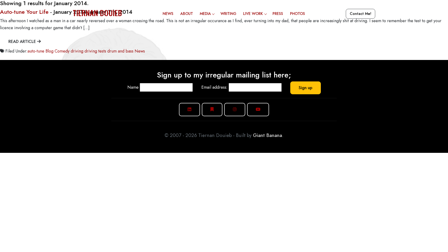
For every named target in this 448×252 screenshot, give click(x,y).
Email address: (214, 87)
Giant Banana (267, 135)
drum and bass (120, 51)
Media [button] (205, 13)
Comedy (62, 51)
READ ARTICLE (22, 41)
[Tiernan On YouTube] (258, 109)
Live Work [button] (253, 13)
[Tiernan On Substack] (212, 109)
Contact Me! (360, 13)
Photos (297, 13)
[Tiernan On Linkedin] (189, 109)
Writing (228, 13)
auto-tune (36, 51)
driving (77, 51)
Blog (49, 51)
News (168, 13)
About (186, 13)
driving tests (95, 51)
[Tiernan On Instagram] (234, 109)
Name (133, 87)
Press (278, 13)
